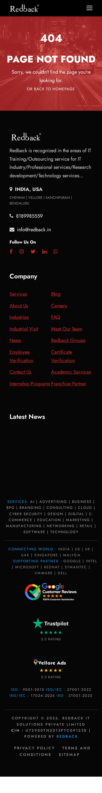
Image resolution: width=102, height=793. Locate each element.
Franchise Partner (68, 383)
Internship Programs (30, 383)
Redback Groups (68, 340)
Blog (55, 294)
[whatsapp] (55, 251)
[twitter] (32, 251)
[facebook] (11, 251)
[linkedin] (44, 251)
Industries (19, 317)
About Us (19, 305)
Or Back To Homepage (51, 89)
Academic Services (71, 372)
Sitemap (69, 754)
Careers (59, 305)
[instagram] (21, 251)
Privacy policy (34, 748)
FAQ (55, 317)
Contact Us (20, 372)
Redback (67, 736)
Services (18, 294)
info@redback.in (34, 229)
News (15, 340)
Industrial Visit (24, 328)
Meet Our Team (66, 328)
